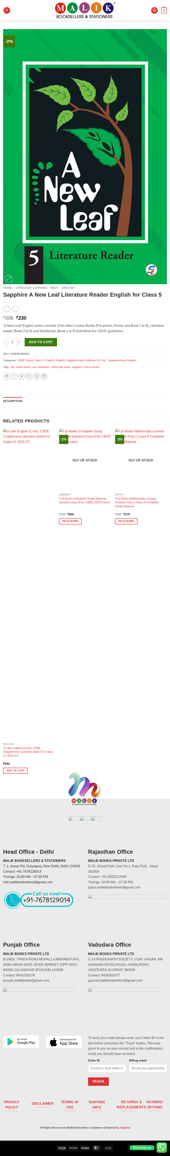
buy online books (21, 367)
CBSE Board (25, 360)
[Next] (167, 605)
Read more (70, 521)
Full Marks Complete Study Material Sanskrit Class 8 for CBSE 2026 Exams (84, 500)
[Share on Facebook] (14, 376)
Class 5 (39, 360)
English (68, 287)
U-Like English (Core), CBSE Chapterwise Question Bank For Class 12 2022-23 (28, 751)
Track (98, 1081)
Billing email (138, 1060)
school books (92, 367)
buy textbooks (41, 367)
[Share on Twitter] (21, 376)
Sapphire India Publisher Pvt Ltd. (86, 360)
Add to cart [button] (15, 770)
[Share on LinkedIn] (44, 376)
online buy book (60, 367)
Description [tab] (12, 401)
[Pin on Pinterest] (36, 376)
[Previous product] (15, 309)
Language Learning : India (37, 287)
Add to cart (41, 342)
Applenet (125, 1127)
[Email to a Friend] (29, 376)
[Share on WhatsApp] (7, 376)
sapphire (77, 367)
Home (7, 287)
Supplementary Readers (122, 360)
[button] (7, 10)
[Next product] (7, 309)
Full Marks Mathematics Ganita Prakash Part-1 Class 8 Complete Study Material (137, 502)
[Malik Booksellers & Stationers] (85, 10)
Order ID (94, 1060)
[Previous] (3, 605)
